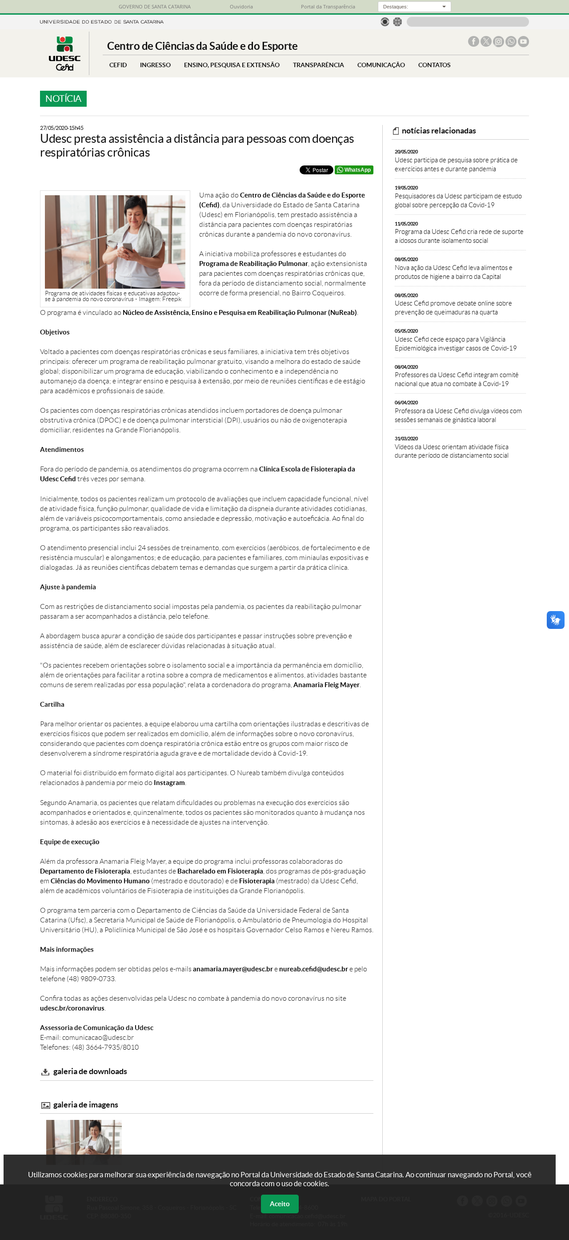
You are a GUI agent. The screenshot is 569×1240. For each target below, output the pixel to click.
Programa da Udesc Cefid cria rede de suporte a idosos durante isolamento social (459, 233)
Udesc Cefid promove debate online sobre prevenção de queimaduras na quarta (453, 304)
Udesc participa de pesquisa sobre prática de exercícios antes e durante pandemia (456, 161)
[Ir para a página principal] (64, 68)
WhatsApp (358, 170)
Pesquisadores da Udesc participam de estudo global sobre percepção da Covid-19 (458, 197)
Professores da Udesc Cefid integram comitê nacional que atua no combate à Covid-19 (457, 376)
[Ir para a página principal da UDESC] (102, 21)
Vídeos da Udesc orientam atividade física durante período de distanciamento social (452, 447)
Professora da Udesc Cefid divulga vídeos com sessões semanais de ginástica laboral (458, 411)
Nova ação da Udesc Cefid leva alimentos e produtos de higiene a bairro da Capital (454, 268)
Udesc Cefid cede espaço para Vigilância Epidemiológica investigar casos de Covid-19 (456, 340)
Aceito (280, 1204)
